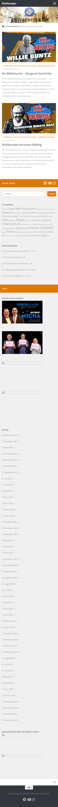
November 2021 (10, 528)
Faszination (27, 216)
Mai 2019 (7, 677)
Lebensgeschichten (46, 66)
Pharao (17, 232)
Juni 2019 (8, 670)
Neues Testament (42, 228)
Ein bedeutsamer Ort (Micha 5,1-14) (18, 263)
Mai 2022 (7, 491)
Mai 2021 (7, 540)
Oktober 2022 (9, 466)
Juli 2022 (7, 478)
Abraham (5, 209)
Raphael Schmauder (26, 232)
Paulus (10, 231)
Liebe (34, 224)
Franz (33, 216)
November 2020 (10, 565)
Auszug (46, 209)
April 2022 (8, 497)
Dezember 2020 (10, 559)
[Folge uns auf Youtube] (50, 183)
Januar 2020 (9, 627)
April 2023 (8, 447)
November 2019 (10, 639)
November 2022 (10, 460)
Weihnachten (35, 235)
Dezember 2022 (10, 454)
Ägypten (45, 235)
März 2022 (8, 503)
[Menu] (54, 3)
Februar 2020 (9, 621)
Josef (24, 224)
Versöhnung (13, 236)
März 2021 (8, 553)
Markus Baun (49, 224)
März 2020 (8, 615)
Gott (5, 220)
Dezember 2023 (10, 435)
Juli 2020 (7, 590)
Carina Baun (16, 213)
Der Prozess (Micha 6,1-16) (15, 257)
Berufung (52, 209)
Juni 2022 (8, 484)
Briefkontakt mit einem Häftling (22, 145)
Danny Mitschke (43, 212)
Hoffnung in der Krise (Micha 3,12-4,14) (20, 269)
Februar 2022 (9, 509)
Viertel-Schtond (24, 235)
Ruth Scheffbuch (40, 232)
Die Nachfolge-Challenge (25, 66)
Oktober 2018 (9, 714)
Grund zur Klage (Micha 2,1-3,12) (17, 276)
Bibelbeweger (9, 3)
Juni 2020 (8, 596)
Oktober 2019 (9, 646)
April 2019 (8, 683)
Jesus (20, 219)
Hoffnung (11, 220)
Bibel (5, 212)
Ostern (4, 232)
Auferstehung (39, 209)
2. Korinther (7, 66)
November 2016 (10, 720)
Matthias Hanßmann (9, 228)
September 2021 (10, 534)
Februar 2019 (9, 695)
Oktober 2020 (9, 571)
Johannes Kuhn (11, 224)
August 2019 (9, 658)
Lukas (39, 224)
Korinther (29, 224)
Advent (12, 208)
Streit (8, 236)
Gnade (50, 216)
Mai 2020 (7, 602)
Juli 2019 (7, 664)
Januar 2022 (9, 515)
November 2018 (10, 708)
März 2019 (8, 689)
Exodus (20, 216)
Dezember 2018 (10, 701)
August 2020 (9, 584)
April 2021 (8, 546)
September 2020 (10, 577)
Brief (10, 213)
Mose (19, 227)
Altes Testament (25, 209)
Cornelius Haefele (29, 212)
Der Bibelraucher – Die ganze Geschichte (27, 73)
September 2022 (10, 472)
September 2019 (10, 652)
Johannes (28, 220)
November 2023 (10, 441)
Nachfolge (26, 228)
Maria (43, 224)
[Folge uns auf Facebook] (45, 183)
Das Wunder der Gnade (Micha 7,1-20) (19, 251)
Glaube (44, 216)
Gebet (38, 216)
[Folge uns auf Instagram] (54, 183)
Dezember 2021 (10, 522)
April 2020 (8, 608)
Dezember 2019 (10, 633)
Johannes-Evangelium (41, 220)
